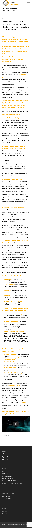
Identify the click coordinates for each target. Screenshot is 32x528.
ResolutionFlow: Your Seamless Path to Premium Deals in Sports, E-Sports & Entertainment (15, 25)
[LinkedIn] (7, 453)
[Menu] (27, 3)
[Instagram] (3, 457)
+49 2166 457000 (11, 481)
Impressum (5, 511)
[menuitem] (27, 3)
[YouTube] (3, 460)
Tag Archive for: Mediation (9, 8)
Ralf (11, 435)
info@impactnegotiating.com (14, 483)
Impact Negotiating (11, 524)
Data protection (6, 514)
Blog (3, 31)
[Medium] (7, 457)
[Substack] (7, 460)
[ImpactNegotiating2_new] (13, 3)
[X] (3, 453)
